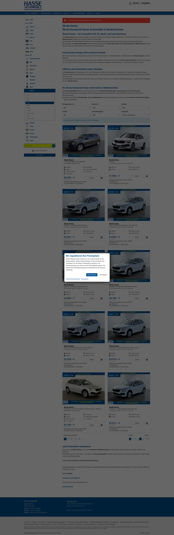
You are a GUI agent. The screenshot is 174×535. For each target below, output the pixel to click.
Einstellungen (103, 274)
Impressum (84, 279)
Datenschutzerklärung (73, 279)
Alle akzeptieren (91, 274)
